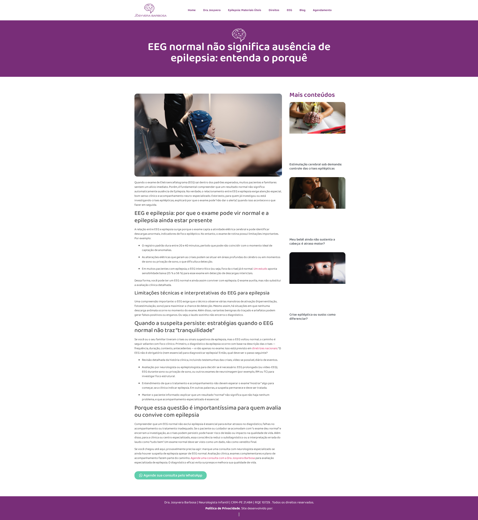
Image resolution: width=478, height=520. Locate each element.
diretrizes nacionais (264, 348)
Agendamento (322, 10)
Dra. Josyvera (212, 10)
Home (192, 10)
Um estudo (260, 268)
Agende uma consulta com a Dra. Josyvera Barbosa (223, 458)
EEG (289, 10)
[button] (208, 322)
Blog (302, 10)
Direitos (274, 10)
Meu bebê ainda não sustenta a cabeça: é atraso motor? (312, 241)
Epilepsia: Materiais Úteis (244, 10)
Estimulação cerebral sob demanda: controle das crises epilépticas (315, 166)
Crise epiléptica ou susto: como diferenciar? (312, 316)
